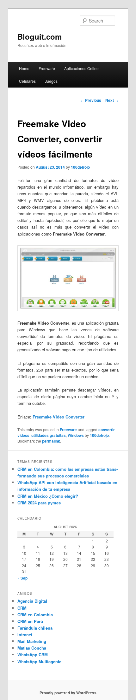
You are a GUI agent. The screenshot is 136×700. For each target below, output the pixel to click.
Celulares (27, 81)
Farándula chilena (35, 628)
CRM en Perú (30, 621)
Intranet (24, 635)
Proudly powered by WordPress (68, 693)
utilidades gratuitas (48, 435)
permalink (51, 441)
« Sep (22, 578)
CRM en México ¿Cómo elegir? (47, 496)
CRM (22, 608)
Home (24, 68)
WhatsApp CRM (32, 654)
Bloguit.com (39, 36)
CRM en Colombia (35, 615)
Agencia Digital (32, 601)
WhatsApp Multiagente (39, 661)
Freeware (47, 68)
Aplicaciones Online (81, 68)
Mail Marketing (31, 641)
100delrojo (80, 167)
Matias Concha (31, 648)
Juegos (51, 81)
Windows (76, 435)
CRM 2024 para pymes (39, 503)
